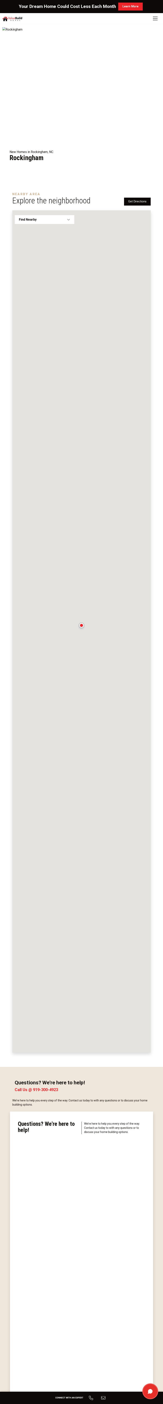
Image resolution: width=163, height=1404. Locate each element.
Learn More (130, 6)
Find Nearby (28, 219)
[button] (81, 626)
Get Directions (137, 201)
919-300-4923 (45, 1089)
